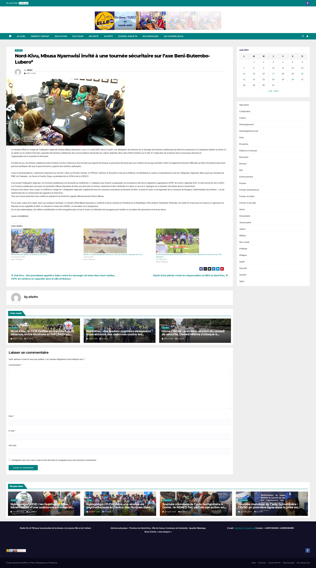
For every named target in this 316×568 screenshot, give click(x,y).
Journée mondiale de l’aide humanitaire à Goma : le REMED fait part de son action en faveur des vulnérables (193, 507)
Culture (242, 118)
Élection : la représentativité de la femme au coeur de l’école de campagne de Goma (113, 254)
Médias (242, 236)
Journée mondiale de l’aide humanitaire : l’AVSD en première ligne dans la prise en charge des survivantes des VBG (268, 507)
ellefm (29, 70)
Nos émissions (150, 36)
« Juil (270, 91)
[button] (303, 36)
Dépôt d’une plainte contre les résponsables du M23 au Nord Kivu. (189, 275)
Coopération (244, 111)
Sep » (276, 91)
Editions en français (248, 151)
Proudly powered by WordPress (17, 563)
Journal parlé (245, 222)
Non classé (244, 242)
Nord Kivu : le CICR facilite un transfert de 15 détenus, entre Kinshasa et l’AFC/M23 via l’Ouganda (42, 334)
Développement (246, 124)
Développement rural (248, 131)
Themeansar (52, 563)
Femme (242, 183)
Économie (243, 144)
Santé (242, 262)
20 (302, 74)
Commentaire (15, 365)
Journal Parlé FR (127, 36)
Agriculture (244, 105)
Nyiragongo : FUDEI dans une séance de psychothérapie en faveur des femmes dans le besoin (118, 507)
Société (108, 36)
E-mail (12, 431)
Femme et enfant (40, 36)
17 (273, 74)
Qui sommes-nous (174, 36)
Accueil (21, 36)
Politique (77, 36)
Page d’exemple (288, 563)
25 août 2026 (19, 512)
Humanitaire (244, 216)
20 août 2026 (95, 512)
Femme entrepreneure (249, 190)
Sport (241, 281)
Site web (12, 445)
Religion (243, 255)
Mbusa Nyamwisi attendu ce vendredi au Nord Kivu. (29, 254)
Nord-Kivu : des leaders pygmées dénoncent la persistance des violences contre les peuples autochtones (118, 334)
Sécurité (94, 36)
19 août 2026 (171, 512)
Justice (242, 229)
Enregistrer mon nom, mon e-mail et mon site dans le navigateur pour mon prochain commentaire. (54, 460)
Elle (241, 170)
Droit (241, 138)
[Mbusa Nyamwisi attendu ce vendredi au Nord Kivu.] (46, 241)
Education (61, 36)
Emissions (262, 563)
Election (243, 164)
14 (244, 74)
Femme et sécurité (247, 203)
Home (254, 563)
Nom (11, 416)
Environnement (246, 177)
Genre (242, 209)
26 (293, 79)
